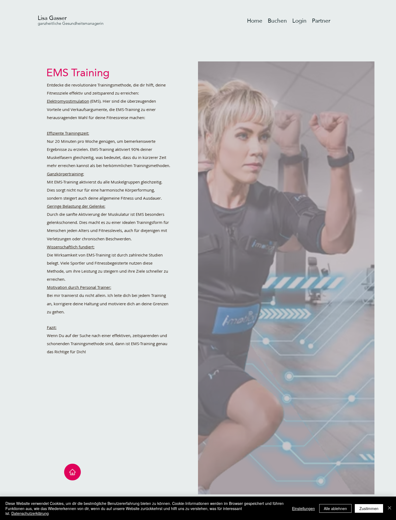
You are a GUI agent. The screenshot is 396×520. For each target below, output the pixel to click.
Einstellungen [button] (303, 508)
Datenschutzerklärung (30, 513)
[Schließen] (389, 508)
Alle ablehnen (335, 508)
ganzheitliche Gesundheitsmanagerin (70, 23)
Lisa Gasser (52, 17)
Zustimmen (368, 508)
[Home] (72, 472)
